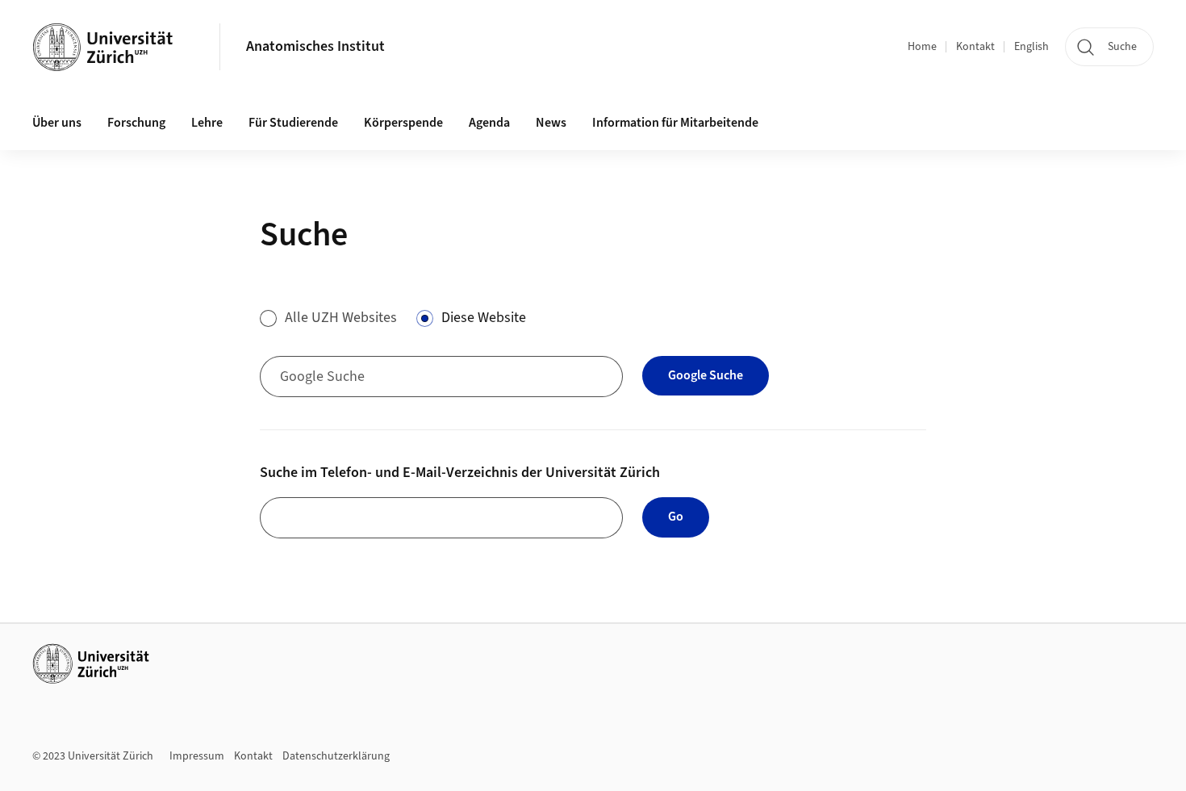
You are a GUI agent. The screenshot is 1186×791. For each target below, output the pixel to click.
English (1031, 47)
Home (922, 47)
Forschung (136, 123)
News (551, 123)
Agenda (489, 123)
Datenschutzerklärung (336, 756)
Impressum (196, 756)
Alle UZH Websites (341, 318)
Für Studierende (293, 123)
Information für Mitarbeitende (675, 123)
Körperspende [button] (403, 123)
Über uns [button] (56, 123)
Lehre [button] (207, 123)
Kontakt (975, 47)
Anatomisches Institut (315, 46)
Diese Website (483, 318)
